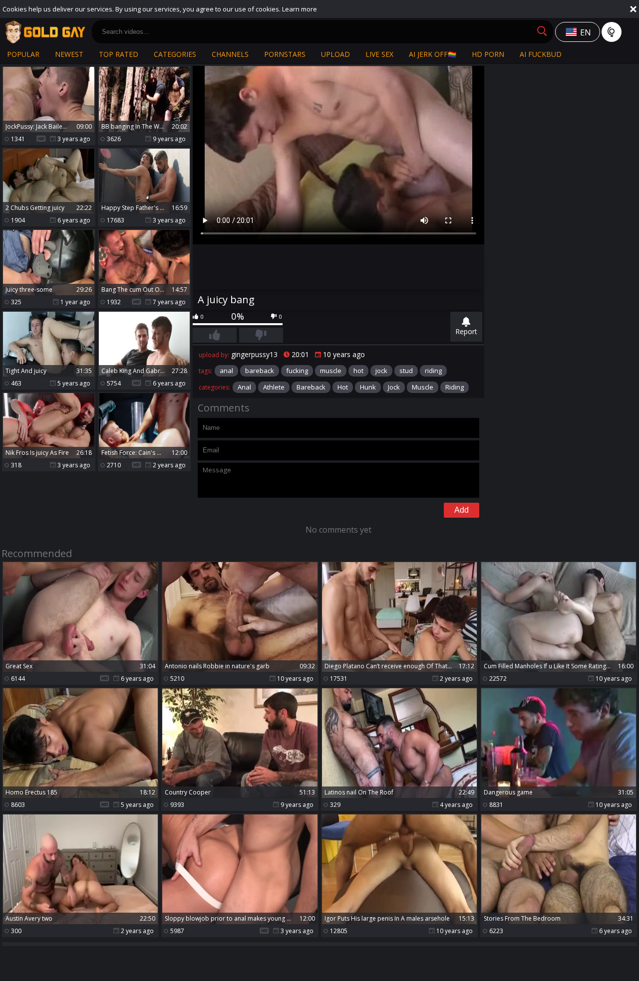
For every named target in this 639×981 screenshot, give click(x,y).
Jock (394, 387)
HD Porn (488, 54)
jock (381, 370)
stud (406, 370)
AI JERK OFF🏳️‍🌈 (432, 54)
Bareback (311, 387)
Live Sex (379, 54)
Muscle (422, 387)
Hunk (368, 387)
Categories (175, 54)
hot (358, 370)
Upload (335, 54)
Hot (342, 387)
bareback (259, 370)
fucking (297, 370)
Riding (454, 387)
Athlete (274, 387)
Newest (69, 54)
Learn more (299, 8)
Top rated (118, 54)
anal (226, 370)
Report (466, 331)
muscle (330, 370)
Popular (23, 54)
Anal (244, 387)
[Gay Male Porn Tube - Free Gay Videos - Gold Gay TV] (44, 32)
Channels (230, 54)
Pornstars (285, 54)
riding (433, 370)
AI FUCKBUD (541, 54)
